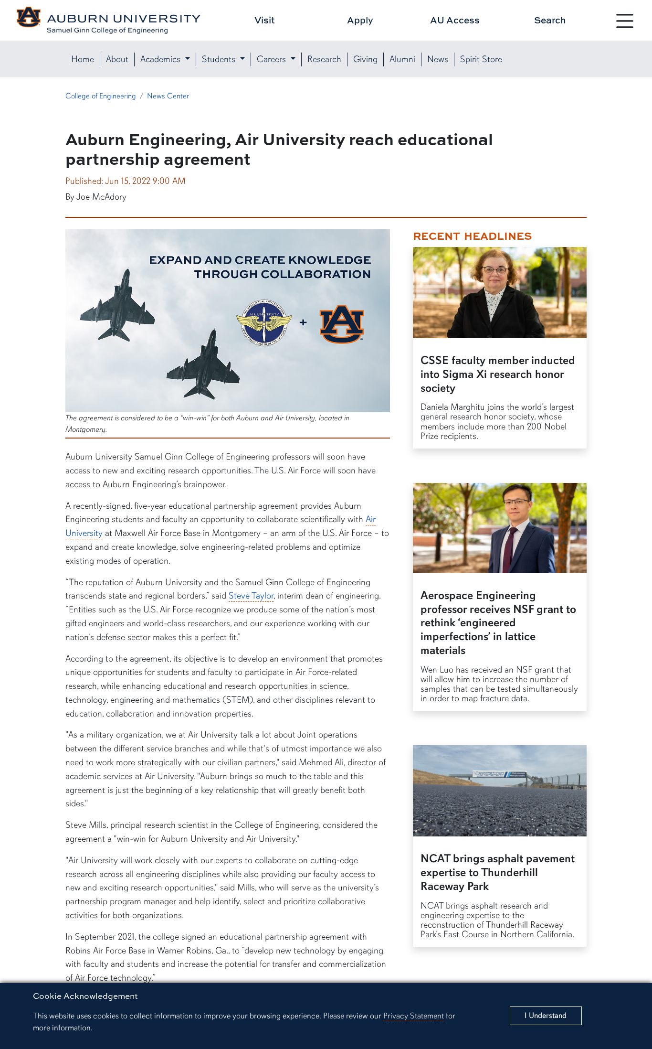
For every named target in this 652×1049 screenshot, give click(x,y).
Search (550, 19)
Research (324, 59)
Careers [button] (272, 59)
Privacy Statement (413, 1016)
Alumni (402, 59)
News (437, 59)
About (117, 59)
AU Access (455, 19)
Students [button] (220, 59)
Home (82, 59)
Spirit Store (481, 59)
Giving (365, 59)
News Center (168, 96)
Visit (264, 19)
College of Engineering (100, 96)
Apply (360, 19)
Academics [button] (161, 59)
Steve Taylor (251, 595)
